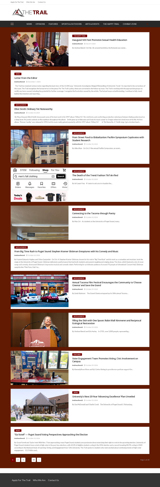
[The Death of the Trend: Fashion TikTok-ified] (39, 185)
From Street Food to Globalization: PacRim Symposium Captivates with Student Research (108, 139)
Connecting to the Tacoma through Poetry (94, 213)
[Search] (147, 24)
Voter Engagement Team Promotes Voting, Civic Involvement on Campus (105, 360)
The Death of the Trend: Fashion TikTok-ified (95, 175)
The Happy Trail (111, 24)
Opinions (40, 24)
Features (53, 24)
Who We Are (30, 2)
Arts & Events (92, 24)
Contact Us (42, 2)
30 (34, 460)
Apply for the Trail (17, 2)
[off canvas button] (12, 24)
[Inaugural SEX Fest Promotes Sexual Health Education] (39, 49)
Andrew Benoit (77, 44)
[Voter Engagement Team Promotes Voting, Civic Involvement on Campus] (39, 368)
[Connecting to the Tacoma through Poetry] (39, 223)
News (29, 24)
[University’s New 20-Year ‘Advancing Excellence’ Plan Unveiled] (39, 406)
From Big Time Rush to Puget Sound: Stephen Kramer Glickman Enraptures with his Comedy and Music (66, 251)
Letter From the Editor (25, 78)
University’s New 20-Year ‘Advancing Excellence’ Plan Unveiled (103, 396)
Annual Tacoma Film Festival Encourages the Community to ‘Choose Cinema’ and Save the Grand (107, 284)
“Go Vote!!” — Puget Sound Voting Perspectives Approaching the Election (51, 434)
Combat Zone (130, 24)
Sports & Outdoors (72, 24)
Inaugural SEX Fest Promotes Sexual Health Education (99, 40)
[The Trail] (30, 12)
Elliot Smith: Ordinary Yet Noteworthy (33, 109)
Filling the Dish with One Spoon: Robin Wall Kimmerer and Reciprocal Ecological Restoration (106, 322)
